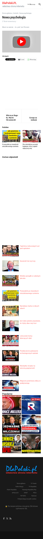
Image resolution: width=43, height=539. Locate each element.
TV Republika (32, 486)
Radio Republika (12, 489)
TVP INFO (23, 496)
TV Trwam (33, 483)
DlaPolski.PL (9, 3)
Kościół (15, 13)
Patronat (33, 496)
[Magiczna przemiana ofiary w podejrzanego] (31, 424)
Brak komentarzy (10, 21)
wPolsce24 (15, 493)
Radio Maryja (19, 486)
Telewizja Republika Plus (29, 489)
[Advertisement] (21, 85)
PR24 (34, 493)
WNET (26, 493)
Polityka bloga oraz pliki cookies (27, 499)
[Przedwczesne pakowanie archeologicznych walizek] (11, 424)
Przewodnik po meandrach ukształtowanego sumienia (10, 145)
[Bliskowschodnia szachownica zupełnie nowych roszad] (31, 443)
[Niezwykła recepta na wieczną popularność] (11, 404)
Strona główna (7, 13)
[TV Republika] (31, 404)
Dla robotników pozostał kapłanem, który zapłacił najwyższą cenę (30, 146)
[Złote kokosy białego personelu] (11, 443)
